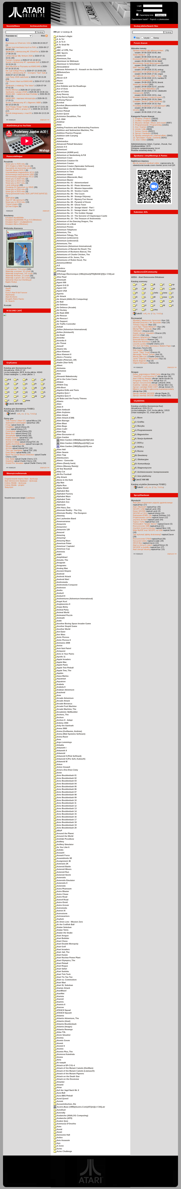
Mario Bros (10, 433)
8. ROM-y (139, 447)
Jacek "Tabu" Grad (141, 352)
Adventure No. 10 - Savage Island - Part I (75, 207)
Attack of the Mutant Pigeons (70, 1073)
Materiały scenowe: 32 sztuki (18, 271)
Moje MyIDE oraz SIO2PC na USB (147, 530)
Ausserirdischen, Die (66, 1104)
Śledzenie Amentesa (141, 342)
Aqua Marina (62, 676)
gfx (173, 289)
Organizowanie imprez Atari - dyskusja (21, 479)
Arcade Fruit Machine (66, 706)
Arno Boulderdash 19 (66, 825)
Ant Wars (60, 634)
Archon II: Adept (13, 442)
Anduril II (60, 596)
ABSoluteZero (63, 72)
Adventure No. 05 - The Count (70, 194)
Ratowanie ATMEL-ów (142, 515)
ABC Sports (62, 53)
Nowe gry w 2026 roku (15, 164)
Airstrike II (61, 340)
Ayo (58, 1143)
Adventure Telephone (66, 230)
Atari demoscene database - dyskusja (21, 481)
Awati (59, 1132)
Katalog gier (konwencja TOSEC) (19, 409)
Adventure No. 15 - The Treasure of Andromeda (78, 218)
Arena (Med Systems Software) (70, 734)
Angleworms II (63, 604)
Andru (59, 590)
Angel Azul (61, 601)
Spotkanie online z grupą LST (18, 109)
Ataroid (60, 999)
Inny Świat (10, 459)
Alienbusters (62, 458)
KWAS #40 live (12, 90)
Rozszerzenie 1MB (141, 526)
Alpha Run (61, 485)
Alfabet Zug (62, 385)
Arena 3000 (61, 728)
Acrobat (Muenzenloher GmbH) (71, 105)
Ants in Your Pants (65, 654)
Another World (63, 629)
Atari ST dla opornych (15, 200)
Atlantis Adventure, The (67, 1018)
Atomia (59, 1038)
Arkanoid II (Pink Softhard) (68, 756)
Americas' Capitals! (65, 546)
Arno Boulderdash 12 (66, 806)
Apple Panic (62, 665)
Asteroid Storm (63, 875)
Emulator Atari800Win (14, 218)
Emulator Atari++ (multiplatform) (18, 222)
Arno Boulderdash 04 (66, 784)
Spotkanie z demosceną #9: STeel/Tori (22, 51)
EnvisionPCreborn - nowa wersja (147, 59)
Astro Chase (62, 894)
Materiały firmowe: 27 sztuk (17, 275)
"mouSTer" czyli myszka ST (145, 376)
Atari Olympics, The (65, 960)
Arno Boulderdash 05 (66, 786)
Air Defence (62, 305)
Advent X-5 (61, 147)
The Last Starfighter (14, 450)
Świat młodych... (140, 55)
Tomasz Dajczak (140, 325)
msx (165, 297)
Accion (59, 83)
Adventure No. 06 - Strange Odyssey (73, 196)
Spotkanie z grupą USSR (16, 92)
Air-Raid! (60, 335)
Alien (59, 404)
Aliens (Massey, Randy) (67, 466)
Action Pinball (63, 111)
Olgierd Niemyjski (140, 363)
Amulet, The (62, 560)
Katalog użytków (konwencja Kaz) (147, 406)
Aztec (59, 1149)
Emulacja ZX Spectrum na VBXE (19, 187)
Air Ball (59, 302)
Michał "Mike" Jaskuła (142, 329)
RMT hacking (138, 67)
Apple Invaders (63, 659)
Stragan (134, 372)
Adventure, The (63, 232)
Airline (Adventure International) (71, 329)
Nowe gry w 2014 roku (15, 202)
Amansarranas (63, 521)
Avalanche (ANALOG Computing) (72, 1115)
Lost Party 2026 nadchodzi (17, 77)
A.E (58, 265)
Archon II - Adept (64, 720)
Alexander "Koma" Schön (143, 354)
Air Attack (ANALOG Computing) (72, 299)
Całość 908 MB (142, 480)
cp (173, 284)
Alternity (60, 516)
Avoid (59, 1129)
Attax (59, 1087)
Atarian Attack (63, 988)
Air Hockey (61, 310)
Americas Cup (63, 549)
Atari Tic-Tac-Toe (64, 977)
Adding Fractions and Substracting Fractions (77, 127)
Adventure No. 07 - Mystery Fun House (74, 199)
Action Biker (62, 108)
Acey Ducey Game (65, 97)
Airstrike (60, 338)
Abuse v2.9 (61, 78)
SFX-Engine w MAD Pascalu (18, 166)
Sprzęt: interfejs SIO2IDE (143, 393)
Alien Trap (61, 455)
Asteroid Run (62, 872)
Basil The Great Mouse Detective (20, 455)
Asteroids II (61, 883)
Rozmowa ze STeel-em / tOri (18, 43)
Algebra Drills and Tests (67, 390)
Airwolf (59, 346)
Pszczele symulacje (141, 80)
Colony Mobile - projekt (14, 485)
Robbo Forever (12, 438)
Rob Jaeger (138, 350)
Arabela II (60, 687)
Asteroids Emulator (65, 880)
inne (27, 400)
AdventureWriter (64, 263)
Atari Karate (62, 955)
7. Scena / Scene (140, 131)
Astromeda (61, 908)
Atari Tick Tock (63, 974)
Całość (13, 413)
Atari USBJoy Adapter (142, 378)
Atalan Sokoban (64, 927)
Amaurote (61, 524)
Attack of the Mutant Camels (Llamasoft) (75, 1071)
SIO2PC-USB (139, 509)
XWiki (7, 290)
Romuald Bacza (140, 339)
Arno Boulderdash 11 (66, 803)
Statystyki (9, 487)
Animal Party (62, 610)
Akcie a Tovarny (63, 357)
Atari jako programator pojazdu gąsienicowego (153, 503)
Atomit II (60, 1046)
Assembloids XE (64, 858)
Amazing (60, 535)
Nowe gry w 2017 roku (15, 183)
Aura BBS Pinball (64, 1096)
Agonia (59, 294)
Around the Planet (65, 833)
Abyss (59, 81)
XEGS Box (137, 543)
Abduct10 (61, 56)
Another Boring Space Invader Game (73, 623)
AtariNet (60, 993)
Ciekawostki (138, 93)
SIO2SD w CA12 (140, 513)
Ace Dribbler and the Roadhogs (71, 86)
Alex (58, 374)
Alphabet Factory (64, 494)
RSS (43, 36)
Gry (138, 38)
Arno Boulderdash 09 (66, 797)
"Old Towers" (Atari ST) (16, 421)
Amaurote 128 (63, 529)
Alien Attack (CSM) (65, 418)
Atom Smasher (63, 1035)
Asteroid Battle (63, 866)
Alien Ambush (63, 410)
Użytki (146, 38)
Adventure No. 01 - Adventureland (72, 183)
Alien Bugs (61, 426)
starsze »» (44, 120)
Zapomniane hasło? (140, 19)
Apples (59, 673)
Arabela (60, 684)
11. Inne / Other (139, 140)
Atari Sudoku (62, 971)
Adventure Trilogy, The (67, 235)
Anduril (60, 593)
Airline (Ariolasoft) (65, 332)
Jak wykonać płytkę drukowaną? (147, 534)
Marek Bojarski (139, 361)
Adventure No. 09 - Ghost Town (71, 205)
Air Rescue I (62, 318)
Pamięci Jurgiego (13, 60)
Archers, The (62, 715)
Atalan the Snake (64, 933)
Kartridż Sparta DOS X (15, 170)
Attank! (60, 1085)
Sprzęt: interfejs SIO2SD (143, 395)
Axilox (59, 1137)
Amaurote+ (61, 527)
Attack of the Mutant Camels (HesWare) (74, 1068)
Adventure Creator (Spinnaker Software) (75, 166)
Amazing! (61, 538)
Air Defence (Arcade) (66, 307)
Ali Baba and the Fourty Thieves (71, 398)
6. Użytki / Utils (139, 129)
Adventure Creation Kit (67, 161)
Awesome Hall (63, 1135)
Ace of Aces (62, 89)
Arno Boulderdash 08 (66, 795)
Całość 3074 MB (15, 404)
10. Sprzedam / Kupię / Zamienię (147, 138)
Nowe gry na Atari (140, 84)
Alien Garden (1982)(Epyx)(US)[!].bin (76, 440)
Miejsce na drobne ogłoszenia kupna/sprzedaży (153, 389)
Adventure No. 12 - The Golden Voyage (74, 213)
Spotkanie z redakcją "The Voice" (20, 85)
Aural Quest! (62, 1098)
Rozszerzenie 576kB (142, 539)
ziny (155, 309)
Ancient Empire (63, 571)
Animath (60, 618)
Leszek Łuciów (139, 344)
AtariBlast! (61, 991)
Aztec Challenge (64, 1151)
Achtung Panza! (64, 100)
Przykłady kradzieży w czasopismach (149, 106)
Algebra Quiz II (63, 396)
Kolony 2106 (11, 440)
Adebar (59, 138)
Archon (9, 448)
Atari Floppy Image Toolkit (17, 107)
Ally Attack (61, 477)
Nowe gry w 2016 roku (15, 189)
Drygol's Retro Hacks (14, 299)
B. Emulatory (141, 455)
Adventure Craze (64, 158)
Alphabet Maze (63, 496)
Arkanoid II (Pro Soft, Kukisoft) (70, 759)
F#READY (137, 331)
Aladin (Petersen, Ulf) (66, 360)
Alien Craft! (61, 429)
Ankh (59, 621)
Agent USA (61, 291)
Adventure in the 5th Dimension (71, 169)
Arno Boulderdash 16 (66, 817)
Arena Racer (62, 737)
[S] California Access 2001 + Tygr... (148, 76)
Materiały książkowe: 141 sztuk (19, 273)
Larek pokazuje (12, 185)
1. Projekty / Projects (142, 118)
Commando (11, 431)
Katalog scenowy (139, 281)
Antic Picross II (63, 640)
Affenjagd (61, 271)
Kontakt (7, 305)
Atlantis (60, 1016)
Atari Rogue (62, 966)
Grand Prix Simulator (15, 463)
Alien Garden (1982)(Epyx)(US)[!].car (76, 443)
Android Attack (63, 576)
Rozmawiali (136, 318)
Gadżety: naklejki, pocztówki (145, 385)
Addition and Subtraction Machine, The (74, 130)
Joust (8, 429)
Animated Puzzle (64, 615)
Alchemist (61, 371)
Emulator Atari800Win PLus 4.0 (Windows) (23, 220)
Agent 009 (61, 282)
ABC (58, 47)
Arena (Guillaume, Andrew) (69, 731)
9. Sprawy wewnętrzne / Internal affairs (149, 135)
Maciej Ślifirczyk (140, 356)
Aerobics (60, 268)
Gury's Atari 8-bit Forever (16, 292)
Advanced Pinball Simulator (69, 144)
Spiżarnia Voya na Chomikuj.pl (18, 280)
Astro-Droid (62, 902)
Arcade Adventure (65, 698)
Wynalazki (136, 500)
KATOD (136, 335)
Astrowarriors (62, 916)
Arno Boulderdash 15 (66, 814)
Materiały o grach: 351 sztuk (18, 278)
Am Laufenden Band (66, 518)
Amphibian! (62, 557)
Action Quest (62, 114)
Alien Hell (61, 449)
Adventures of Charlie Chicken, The (73, 254)
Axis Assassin (63, 1140)
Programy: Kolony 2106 (143, 381)
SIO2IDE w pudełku (141, 547)
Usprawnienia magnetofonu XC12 (20, 172)
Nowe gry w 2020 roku (15, 179)
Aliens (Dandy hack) (65, 463)
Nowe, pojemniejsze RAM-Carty (146, 374)
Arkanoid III (61, 761)
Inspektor (10, 461)
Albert (59, 365)
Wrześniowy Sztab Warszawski (146, 63)
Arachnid (60, 692)
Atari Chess (62, 941)
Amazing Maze (63, 541)
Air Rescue (61, 316)
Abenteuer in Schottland (68, 64)
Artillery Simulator (65, 844)
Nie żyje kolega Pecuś (15, 71)
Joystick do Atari (140, 520)
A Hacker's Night (64, 36)
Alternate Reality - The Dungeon (71, 513)
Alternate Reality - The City (69, 510)
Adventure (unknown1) (67, 238)
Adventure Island (64, 174)
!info (155, 293)
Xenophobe (10, 435)
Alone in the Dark (64, 480)
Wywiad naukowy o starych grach (147, 97)
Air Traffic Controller (66, 324)
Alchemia (60, 368)
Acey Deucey (62, 94)
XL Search (9, 301)
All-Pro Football (63, 474)
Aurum (59, 1101)
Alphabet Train (63, 499)
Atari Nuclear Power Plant (68, 957)
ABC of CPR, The (64, 50)
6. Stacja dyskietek (143, 438)
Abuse (59, 75)
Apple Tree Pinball (65, 668)
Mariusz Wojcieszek (141, 337)
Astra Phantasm (64, 889)
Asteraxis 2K (62, 864)
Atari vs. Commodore (66, 980)
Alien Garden (62, 437)
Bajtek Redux (11, 282)
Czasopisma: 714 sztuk (16, 269)
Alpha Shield (62, 488)
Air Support (62, 321)
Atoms (59, 1057)
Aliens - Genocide (64, 460)
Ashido (59, 850)
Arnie (59, 773)
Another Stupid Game (66, 626)
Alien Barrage (62, 421)
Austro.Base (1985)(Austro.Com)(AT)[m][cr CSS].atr (80, 1107)
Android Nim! (62, 579)
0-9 (9, 379)
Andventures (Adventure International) (74, 599)
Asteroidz (61, 886)
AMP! (59, 554)
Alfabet (59, 382)
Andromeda (62, 582)
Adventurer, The (64, 243)
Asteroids (61, 877)
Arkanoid (60, 753)
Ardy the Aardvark (65, 725)
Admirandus (62, 141)
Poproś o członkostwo (159, 19)
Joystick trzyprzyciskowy (144, 528)
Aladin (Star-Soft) (64, 362)
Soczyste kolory (140, 541)
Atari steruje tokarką (141, 549)
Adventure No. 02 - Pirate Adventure (73, 185)
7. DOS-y (139, 443)
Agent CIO (61, 288)
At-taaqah (61, 1062)
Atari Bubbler (62, 938)
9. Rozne (139, 451)
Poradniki (8, 162)
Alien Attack (62, 415)
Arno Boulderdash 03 (66, 781)
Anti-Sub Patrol (63, 648)
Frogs (8, 425)
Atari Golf (61, 946)
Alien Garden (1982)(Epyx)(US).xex (75, 446)
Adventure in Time (65, 172)
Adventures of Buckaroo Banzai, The (73, 252)
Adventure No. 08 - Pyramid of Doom (73, 202)
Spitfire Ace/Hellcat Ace (15, 444)
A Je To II (60, 42)
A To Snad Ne (62, 45)
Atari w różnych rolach (142, 545)
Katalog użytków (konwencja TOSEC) (148, 484)
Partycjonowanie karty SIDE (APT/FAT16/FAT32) (26, 193)
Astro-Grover (62, 905)
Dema (156, 38)
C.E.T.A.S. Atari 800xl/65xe (144, 89)
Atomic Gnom (63, 1040)
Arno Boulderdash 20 (66, 828)
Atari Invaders (63, 949)
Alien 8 (59, 407)
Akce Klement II (63, 354)
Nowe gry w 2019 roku (15, 181)
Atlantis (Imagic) (64, 1027)
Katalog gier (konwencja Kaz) (17, 368)
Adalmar (60, 122)
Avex (58, 1126)
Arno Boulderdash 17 (66, 820)
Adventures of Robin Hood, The (71, 260)
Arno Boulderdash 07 (66, 792)
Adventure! (61, 149)
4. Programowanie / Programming (147, 125)
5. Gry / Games (139, 127)
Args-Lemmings (64, 742)
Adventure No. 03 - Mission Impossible (74, 188)
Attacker (60, 1082)
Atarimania (9, 295)
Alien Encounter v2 (65, 434)
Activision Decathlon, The (68, 116)
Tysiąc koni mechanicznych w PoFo (21, 47)
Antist (59, 645)
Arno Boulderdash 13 (66, 808)
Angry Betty (62, 607)
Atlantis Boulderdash (66, 1024)
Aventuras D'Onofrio (66, 1124)
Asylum (60, 919)
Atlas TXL (61, 1032)
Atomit (59, 1043)
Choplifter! (10, 427)
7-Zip (27, 414)
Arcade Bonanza (64, 704)
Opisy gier (8, 418)
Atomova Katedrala (65, 1054)
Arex (58, 739)
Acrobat (60, 102)
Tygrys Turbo (139, 522)
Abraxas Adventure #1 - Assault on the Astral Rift (79, 69)
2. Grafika (139, 422)
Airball (59, 327)
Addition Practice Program (68, 133)
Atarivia (60, 996)
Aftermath (61, 280)
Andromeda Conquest (66, 585)
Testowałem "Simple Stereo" (145, 524)
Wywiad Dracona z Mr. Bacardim (147, 322)
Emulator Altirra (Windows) (16, 224)
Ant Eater (60, 632)
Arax (58, 695)
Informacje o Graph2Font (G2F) (146, 72)
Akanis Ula (61, 349)
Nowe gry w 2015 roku (15, 191)
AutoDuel (61, 1110)
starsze (46, 211)
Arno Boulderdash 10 (66, 800)
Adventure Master (64, 180)
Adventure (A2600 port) (67, 152)
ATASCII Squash (64, 1013)
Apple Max (61, 662)
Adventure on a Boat (66, 224)
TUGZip (33, 414)
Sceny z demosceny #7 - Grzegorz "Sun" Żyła (26, 73)
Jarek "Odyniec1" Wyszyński (145, 359)
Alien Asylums (63, 412)
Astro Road (61, 897)
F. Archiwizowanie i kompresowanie (152, 472)
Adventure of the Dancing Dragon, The (74, 221)
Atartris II (60, 1004)
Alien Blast (61, 423)
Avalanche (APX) (64, 1118)
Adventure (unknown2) (67, 241)
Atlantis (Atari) (63, 1021)
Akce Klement (63, 351)
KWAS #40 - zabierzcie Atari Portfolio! (22, 94)
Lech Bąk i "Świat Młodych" (144, 327)
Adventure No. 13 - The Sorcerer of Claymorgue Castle (81, 216)
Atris (58, 1060)
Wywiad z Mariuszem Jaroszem (146, 320)
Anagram (60, 563)
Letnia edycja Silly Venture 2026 (19, 56)
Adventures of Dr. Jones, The (70, 257)
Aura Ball (60, 1093)
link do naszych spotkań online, (146, 163)
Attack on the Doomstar (67, 1079)
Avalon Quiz (62, 1121)
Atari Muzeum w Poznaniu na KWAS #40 (23, 66)
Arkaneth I (61, 748)
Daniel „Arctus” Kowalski (143, 333)
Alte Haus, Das (63, 507)
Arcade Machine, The (66, 709)
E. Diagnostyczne (143, 468)
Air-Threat (61, 343)
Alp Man (60, 483)
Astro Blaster (62, 891)
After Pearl (61, 277)
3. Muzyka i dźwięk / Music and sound (149, 123)
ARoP (59, 831)
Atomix (59, 1049)
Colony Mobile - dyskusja (15, 483)
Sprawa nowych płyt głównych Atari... (149, 50)
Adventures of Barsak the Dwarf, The (73, 249)
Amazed (60, 532)
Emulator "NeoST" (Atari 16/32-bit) (147, 101)
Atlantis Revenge (64, 1029)
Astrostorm (61, 913)
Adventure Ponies (64, 227)
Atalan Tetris (62, 930)
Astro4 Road (62, 900)
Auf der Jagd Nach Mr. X (67, 1090)
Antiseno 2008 (63, 643)
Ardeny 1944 (62, 723)
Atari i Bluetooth (139, 507)
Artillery (60, 841)
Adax (59, 125)
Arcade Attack (63, 701)
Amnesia (60, 552)
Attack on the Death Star (68, 1076)
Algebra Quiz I (63, 393)
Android (60, 574)
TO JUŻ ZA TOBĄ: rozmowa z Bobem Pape (152, 346)
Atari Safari (61, 969)
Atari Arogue (62, 936)
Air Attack (61, 296)
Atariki (8, 288)
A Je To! (60, 39)
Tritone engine (12, 204)
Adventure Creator (65, 163)
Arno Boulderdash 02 (66, 778)
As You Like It (62, 847)
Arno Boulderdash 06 (66, 789)
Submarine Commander (16, 423)
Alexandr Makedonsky (66, 376)
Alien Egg (61, 432)
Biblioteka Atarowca (13, 228)
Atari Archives (11, 297)
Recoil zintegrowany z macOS (19, 113)
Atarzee (60, 1007)
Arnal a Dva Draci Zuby (67, 770)
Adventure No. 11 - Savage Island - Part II (75, 210)
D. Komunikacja (142, 464)
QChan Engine (12, 206)
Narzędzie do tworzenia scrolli (18, 168)
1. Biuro (138, 418)
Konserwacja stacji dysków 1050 (20, 174)
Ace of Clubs (62, 91)
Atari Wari (61, 982)
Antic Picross (62, 637)
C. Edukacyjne (141, 459)
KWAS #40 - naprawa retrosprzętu (20, 98)
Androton (61, 588)
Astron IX (60, 911)
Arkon (59, 764)
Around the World (64, 836)
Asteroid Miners (63, 869)
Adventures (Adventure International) (74, 246)
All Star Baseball (64, 469)
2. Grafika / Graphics (142, 121)
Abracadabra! (62, 67)
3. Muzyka (139, 426)
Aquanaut (61, 679)
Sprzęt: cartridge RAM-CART (145, 387)
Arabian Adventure (65, 690)
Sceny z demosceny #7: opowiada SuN (22, 62)
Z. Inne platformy (143, 476)
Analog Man (62, 568)
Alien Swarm (62, 452)
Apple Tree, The (63, 670)
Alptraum (60, 505)
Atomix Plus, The (64, 1052)
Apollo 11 (60, 657)
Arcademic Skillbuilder (67, 712)
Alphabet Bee (62, 491)
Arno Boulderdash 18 (66, 822)
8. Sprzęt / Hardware (142, 133)
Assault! (60, 853)
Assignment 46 (63, 861)
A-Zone (60, 1146)
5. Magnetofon (142, 434)
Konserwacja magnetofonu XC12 (20, 176)
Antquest (60, 651)
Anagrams (61, 565)
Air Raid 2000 (62, 313)
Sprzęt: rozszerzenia (142, 383)
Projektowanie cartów (142, 517)
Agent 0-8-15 (62, 285)
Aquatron (61, 681)
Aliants (59, 401)
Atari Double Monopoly (67, 944)
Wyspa (9, 446)
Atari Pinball (62, 963)
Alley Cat (60, 472)
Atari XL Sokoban (64, 985)
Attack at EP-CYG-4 (65, 1065)
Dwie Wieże (11, 452)
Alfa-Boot (61, 387)
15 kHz (136, 110)
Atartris (60, 1002)
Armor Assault (63, 767)
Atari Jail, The (62, 952)
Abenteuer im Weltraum (67, 61)
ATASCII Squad (63, 1010)
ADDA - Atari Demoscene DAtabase (147, 277)
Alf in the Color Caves (66, 379)
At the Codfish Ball (65, 924)
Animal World (62, 612)
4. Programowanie (143, 430)
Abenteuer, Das (63, 58)
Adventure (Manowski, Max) (69, 177)
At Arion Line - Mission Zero (69, 922)
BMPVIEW (10, 198)
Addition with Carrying (67, 136)
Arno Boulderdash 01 (66, 775)
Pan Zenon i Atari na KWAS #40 (19, 81)
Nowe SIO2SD (139, 511)
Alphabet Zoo (62, 502)
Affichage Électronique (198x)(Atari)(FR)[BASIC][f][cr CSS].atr (85, 274)
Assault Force (63, 855)
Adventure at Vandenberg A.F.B (71, 155)
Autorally (60, 1113)
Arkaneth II (61, 750)
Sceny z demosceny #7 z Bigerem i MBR (23, 102)
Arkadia (60, 745)
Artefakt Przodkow (65, 839)
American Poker (63, 543)
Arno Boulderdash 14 (66, 811)
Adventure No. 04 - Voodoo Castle (72, 191)
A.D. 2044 (60, 119)
